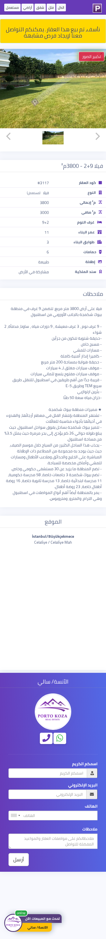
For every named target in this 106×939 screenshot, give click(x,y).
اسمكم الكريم (85, 764)
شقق (40, 7)
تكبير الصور (91, 56)
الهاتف (91, 806)
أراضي (27, 7)
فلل (51, 7)
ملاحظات (90, 829)
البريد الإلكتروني (83, 785)
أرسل (18, 859)
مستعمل (12, 7)
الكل (61, 7)
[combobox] (15, 815)
